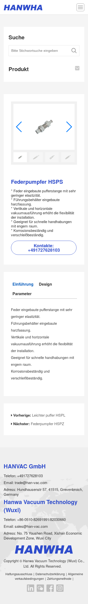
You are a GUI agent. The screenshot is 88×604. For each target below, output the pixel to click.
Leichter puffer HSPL (48, 415)
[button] (69, 126)
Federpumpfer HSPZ (47, 423)
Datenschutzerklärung (50, 574)
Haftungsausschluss (18, 574)
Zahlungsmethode (59, 578)
